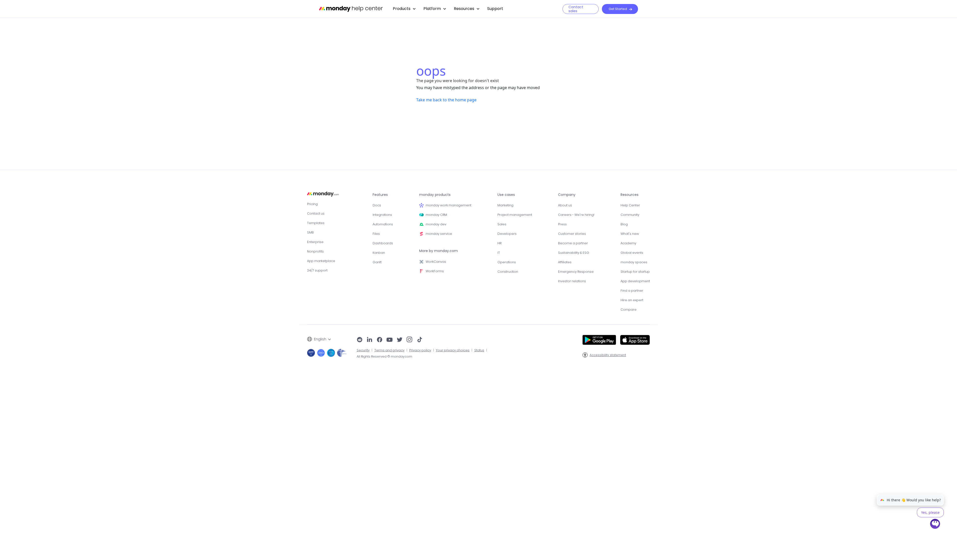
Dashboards (383, 243)
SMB (310, 232)
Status (479, 350)
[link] (404, 8)
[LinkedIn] (370, 340)
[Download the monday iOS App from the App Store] (635, 340)
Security (363, 350)
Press (562, 224)
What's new (630, 233)
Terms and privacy (389, 350)
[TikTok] (420, 340)
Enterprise (315, 242)
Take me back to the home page (446, 100)
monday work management (448, 205)
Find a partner (632, 290)
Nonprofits (315, 251)
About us (565, 205)
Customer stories (572, 233)
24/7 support (317, 270)
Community (630, 214)
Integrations (382, 214)
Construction (507, 271)
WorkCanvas (436, 261)
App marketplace (321, 261)
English (320, 339)
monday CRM (436, 214)
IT (498, 252)
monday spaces (634, 262)
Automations (383, 224)
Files (376, 233)
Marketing (505, 205)
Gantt (377, 262)
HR (499, 243)
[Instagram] (409, 340)
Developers (507, 233)
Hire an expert (632, 300)
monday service (439, 233)
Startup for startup (635, 271)
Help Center (630, 205)
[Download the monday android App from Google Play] (599, 340)
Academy (628, 243)
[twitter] (399, 340)
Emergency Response (576, 271)
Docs (377, 205)
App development (635, 281)
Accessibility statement (608, 355)
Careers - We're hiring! (576, 214)
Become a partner (573, 243)
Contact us (315, 213)
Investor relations (572, 281)
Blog (624, 224)
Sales (501, 224)
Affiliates (564, 262)
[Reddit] (360, 340)
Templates (315, 223)
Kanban (379, 252)
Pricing (312, 204)
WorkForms (435, 271)
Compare (629, 309)
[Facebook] (380, 340)
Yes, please (930, 512)
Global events (632, 252)
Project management (514, 214)
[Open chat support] (935, 524)
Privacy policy (420, 350)
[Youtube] (390, 340)
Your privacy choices (453, 350)
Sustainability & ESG (573, 252)
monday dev (436, 224)
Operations (506, 262)
